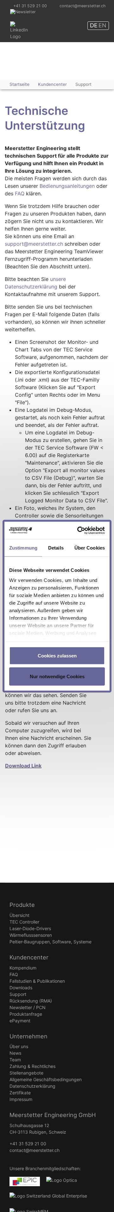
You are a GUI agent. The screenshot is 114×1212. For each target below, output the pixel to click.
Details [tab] (56, 547)
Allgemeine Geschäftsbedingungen (46, 1079)
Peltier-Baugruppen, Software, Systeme (51, 941)
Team (15, 1059)
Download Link (23, 765)
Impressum (21, 1099)
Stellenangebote (26, 1072)
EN (102, 25)
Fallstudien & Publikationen (37, 981)
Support (18, 994)
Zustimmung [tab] (23, 547)
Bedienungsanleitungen (67, 186)
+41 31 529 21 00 (30, 5)
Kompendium (23, 967)
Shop (94, 60)
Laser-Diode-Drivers (30, 928)
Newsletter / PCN (28, 1007)
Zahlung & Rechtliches (32, 1066)
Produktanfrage (26, 1014)
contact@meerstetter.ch (82, 5)
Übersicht (19, 915)
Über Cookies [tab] (89, 547)
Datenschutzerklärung (32, 1086)
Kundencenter (29, 957)
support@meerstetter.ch (34, 244)
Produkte (22, 904)
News (15, 1053)
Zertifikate (20, 1092)
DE (94, 25)
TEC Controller (24, 921)
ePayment (20, 1020)
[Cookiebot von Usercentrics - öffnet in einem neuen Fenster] (79, 530)
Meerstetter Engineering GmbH (27, 56)
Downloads (21, 987)
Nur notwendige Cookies (57, 676)
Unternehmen (29, 1036)
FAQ (19, 193)
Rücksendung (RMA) (31, 1000)
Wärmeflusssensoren (31, 935)
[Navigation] (73, 65)
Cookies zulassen (57, 655)
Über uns (19, 1046)
